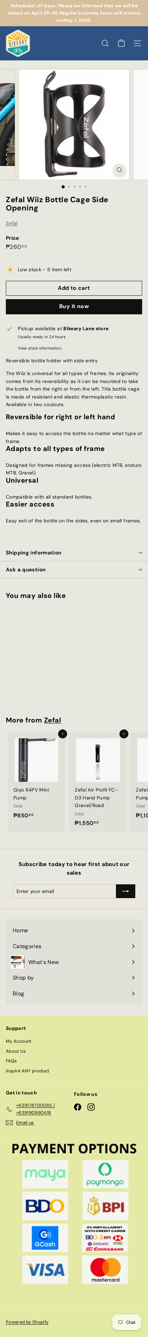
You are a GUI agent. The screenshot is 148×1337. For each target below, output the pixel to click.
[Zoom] (119, 170)
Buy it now (74, 306)
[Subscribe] (125, 891)
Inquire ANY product (28, 1071)
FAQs (11, 1061)
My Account (19, 1041)
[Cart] (121, 43)
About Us (16, 1051)
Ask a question (25, 569)
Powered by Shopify (27, 1322)
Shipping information (34, 552)
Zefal (12, 223)
